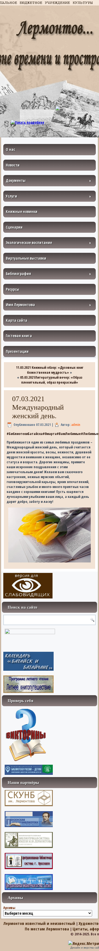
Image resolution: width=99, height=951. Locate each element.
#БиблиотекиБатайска (25, 433)
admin (75, 424)
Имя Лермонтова (20, 304)
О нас (10, 149)
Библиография (18, 273)
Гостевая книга (19, 335)
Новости (13, 165)
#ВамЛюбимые (69, 433)
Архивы (9, 907)
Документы (16, 180)
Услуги (11, 196)
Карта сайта (16, 320)
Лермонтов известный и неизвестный (39, 923)
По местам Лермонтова (47, 928)
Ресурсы (12, 289)
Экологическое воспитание (29, 242)
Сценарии (14, 227)
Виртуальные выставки (26, 258)
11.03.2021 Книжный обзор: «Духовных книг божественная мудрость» (49, 370)
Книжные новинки (21, 211)
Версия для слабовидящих (28, 585)
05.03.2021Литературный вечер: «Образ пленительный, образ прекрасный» (51, 380)
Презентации (17, 351)
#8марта (50, 433)
